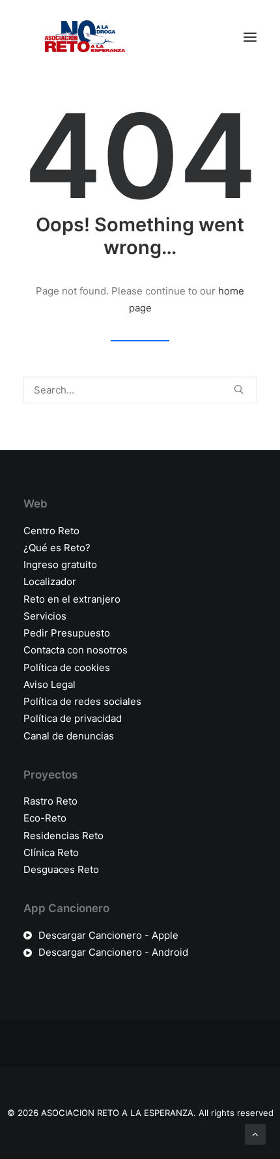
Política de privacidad (72, 718)
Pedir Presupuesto (66, 633)
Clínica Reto (51, 852)
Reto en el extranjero (71, 599)
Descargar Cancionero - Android (113, 952)
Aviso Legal (49, 684)
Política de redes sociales (82, 701)
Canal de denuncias (68, 736)
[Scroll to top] (255, 1133)
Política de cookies (66, 667)
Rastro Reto (50, 801)
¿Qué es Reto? (57, 547)
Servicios (44, 616)
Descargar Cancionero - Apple (108, 935)
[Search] (140, 390)
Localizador (49, 581)
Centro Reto (51, 530)
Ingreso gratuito (60, 564)
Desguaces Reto (61, 869)
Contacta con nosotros (75, 650)
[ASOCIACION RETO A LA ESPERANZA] (82, 37)
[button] (250, 37)
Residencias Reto (63, 835)
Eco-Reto (44, 818)
